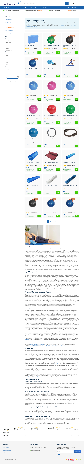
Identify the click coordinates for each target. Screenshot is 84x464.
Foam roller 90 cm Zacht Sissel (50, 185)
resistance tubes (51, 345)
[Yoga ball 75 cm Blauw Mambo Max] (33, 132)
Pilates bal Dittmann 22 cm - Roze (51, 92)
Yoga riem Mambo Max (49, 68)
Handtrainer (8, 24)
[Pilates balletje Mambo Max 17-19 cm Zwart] (33, 202)
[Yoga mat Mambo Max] (70, 62)
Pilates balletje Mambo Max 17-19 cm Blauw (51, 209)
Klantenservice (6, 447)
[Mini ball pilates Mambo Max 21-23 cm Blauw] (71, 202)
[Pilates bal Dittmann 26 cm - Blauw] (70, 85)
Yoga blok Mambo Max (29, 45)
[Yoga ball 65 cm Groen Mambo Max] (70, 109)
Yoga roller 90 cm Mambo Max (69, 162)
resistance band (41, 344)
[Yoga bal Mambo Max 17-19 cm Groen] (52, 39)
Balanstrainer (8, 22)
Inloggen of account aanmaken (9, 452)
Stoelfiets (7, 28)
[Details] (39, 52)
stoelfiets (37, 376)
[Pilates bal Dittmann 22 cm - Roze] (52, 85)
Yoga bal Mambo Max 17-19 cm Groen (51, 45)
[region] (47, 431)
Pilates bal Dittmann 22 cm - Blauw (32, 92)
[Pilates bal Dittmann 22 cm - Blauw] (33, 85)
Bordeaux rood (9, 50)
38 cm (7, 69)
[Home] (4, 7)
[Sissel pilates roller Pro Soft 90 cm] (70, 179)
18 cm (7, 64)
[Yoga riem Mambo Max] (52, 62)
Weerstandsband (9, 33)
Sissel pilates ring (66, 138)
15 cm (7, 62)
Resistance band (9, 32)
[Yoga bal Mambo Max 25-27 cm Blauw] (33, 62)
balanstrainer (34, 26)
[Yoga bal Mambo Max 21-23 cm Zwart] (70, 39)
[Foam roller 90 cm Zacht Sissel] (52, 179)
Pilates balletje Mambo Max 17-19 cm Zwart (33, 209)
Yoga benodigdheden (10, 27)
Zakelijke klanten (6, 448)
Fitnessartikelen (9, 20)
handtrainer (28, 26)
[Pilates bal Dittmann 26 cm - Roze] (33, 109)
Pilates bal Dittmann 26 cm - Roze (32, 115)
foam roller (73, 25)
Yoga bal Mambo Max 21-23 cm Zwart (69, 46)
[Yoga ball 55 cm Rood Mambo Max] (52, 109)
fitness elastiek (36, 345)
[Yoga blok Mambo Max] (33, 39)
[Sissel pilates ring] (70, 132)
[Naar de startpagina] (12, 3)
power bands (63, 345)
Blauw (7, 48)
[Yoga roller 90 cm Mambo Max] (70, 156)
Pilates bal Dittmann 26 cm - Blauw (70, 92)
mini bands (57, 345)
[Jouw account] (73, 3)
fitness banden (45, 345)
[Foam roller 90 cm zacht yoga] (33, 179)
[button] (52, 118)
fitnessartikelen (28, 376)
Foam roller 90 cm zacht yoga (31, 185)
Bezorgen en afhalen (7, 450)
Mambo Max (8, 40)
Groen (7, 53)
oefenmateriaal (61, 25)
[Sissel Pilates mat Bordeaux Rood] (52, 156)
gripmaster (56, 363)
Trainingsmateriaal (9, 30)
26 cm (7, 67)
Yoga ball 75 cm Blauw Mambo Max (32, 138)
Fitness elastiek (9, 19)
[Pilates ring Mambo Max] (52, 132)
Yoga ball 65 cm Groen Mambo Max (70, 115)
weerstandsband (33, 344)
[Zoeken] (67, 3)
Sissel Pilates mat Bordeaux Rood (51, 162)
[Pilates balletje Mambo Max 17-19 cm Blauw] (52, 202)
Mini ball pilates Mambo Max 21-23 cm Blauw (71, 209)
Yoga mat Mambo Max (67, 68)
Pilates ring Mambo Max (49, 138)
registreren (77, 451)
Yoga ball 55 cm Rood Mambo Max (51, 115)
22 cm (7, 66)
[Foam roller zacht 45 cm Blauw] (33, 156)
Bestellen (4, 453)
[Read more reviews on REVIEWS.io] (6, 435)
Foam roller (8, 25)
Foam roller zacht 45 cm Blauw (32, 162)
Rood (7, 55)
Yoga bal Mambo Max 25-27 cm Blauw (32, 69)
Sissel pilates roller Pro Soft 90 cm (70, 185)
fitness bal (27, 339)
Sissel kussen (8, 42)
